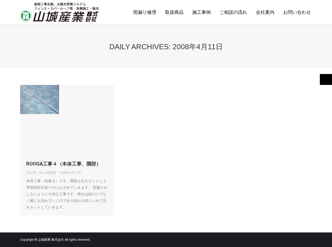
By (47, 172)
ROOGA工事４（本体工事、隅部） (63, 164)
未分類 (31, 172)
